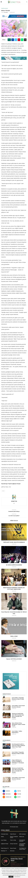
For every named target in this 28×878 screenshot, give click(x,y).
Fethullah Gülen (4, 834)
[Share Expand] (25, 39)
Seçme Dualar (13, 848)
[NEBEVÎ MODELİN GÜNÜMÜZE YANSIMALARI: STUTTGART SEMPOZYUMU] (14, 577)
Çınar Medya (3, 840)
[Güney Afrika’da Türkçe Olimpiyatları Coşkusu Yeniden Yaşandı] (6, 725)
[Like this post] (9, 39)
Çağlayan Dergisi (4, 843)
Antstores (12, 850)
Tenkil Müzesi (13, 834)
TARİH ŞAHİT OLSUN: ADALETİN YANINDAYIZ (14, 542)
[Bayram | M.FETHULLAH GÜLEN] (14, 648)
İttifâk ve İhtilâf (14, 636)
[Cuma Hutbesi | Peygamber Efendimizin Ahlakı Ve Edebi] (6, 699)
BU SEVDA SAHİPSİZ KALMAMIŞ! (14, 565)
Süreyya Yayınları (14, 843)
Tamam (11, 876)
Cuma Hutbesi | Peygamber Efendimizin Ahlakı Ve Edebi (18, 698)
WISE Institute (22, 834)
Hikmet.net (21, 836)
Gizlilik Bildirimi (17, 876)
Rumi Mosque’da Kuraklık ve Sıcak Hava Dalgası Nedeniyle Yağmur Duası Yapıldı (18, 745)
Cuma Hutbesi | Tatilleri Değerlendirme (17, 732)
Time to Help (13, 840)
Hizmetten (6, 12)
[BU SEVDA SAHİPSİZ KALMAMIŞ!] (14, 554)
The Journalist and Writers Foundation (22, 844)
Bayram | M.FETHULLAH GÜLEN (14, 659)
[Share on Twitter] (16, 39)
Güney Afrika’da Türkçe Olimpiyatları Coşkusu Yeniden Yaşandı (18, 724)
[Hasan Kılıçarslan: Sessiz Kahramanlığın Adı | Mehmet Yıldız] (14, 601)
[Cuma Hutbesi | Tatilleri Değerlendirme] (6, 733)
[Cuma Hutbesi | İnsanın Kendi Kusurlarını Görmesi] (6, 707)
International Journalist (22, 841)
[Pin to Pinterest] (19, 39)
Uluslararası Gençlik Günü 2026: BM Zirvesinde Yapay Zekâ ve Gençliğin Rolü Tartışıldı (18, 715)
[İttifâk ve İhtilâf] (14, 625)
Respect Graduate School (14, 837)
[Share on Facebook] (12, 39)
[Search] (26, 2)
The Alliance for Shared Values (22, 849)
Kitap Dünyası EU (5, 848)
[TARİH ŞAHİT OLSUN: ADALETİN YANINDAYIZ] (14, 531)
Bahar (3, 490)
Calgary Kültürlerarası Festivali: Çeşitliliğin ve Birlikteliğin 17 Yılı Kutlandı (18, 761)
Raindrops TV (4, 850)
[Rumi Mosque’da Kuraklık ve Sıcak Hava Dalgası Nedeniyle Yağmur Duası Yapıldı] (6, 746)
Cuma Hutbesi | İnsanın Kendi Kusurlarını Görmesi (18, 706)
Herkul (2, 836)
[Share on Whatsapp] (22, 39)
